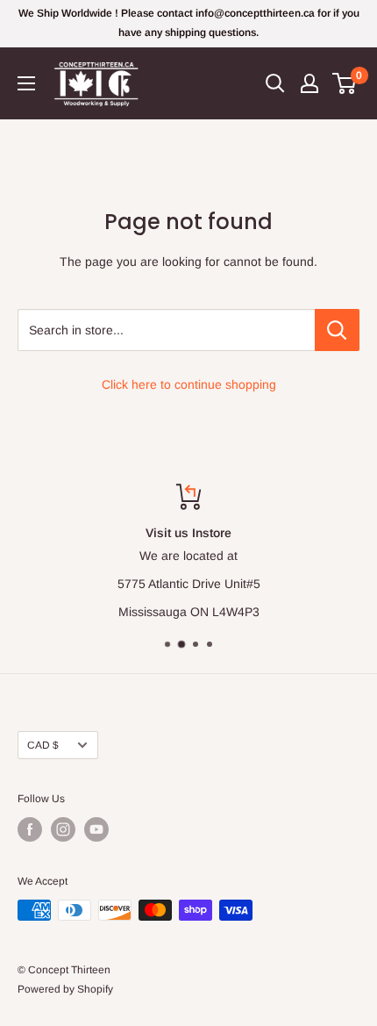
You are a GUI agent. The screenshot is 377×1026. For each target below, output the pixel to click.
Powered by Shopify (65, 989)
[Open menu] (26, 83)
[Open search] (275, 83)
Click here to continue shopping (189, 384)
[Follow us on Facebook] (30, 829)
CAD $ (43, 745)
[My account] (309, 83)
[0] (345, 83)
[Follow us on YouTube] (96, 829)
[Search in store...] (337, 330)
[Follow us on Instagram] (63, 829)
